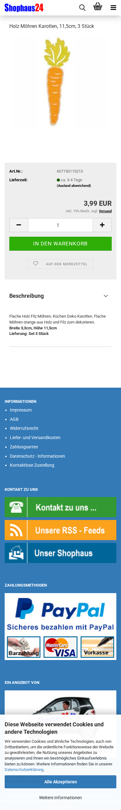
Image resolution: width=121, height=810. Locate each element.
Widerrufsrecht (24, 428)
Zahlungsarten (24, 446)
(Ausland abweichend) (74, 186)
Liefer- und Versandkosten (35, 437)
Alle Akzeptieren (60, 781)
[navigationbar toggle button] (113, 7)
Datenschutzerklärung (24, 769)
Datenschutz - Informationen (37, 456)
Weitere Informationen (60, 797)
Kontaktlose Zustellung (32, 465)
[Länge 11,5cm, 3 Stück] (60, 81)
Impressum (21, 409)
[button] (18, 225)
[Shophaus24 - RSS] (60, 529)
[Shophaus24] (21, 7)
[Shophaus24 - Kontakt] (60, 506)
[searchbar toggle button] (82, 7)
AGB (14, 419)
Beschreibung (26, 296)
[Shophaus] (60, 552)
